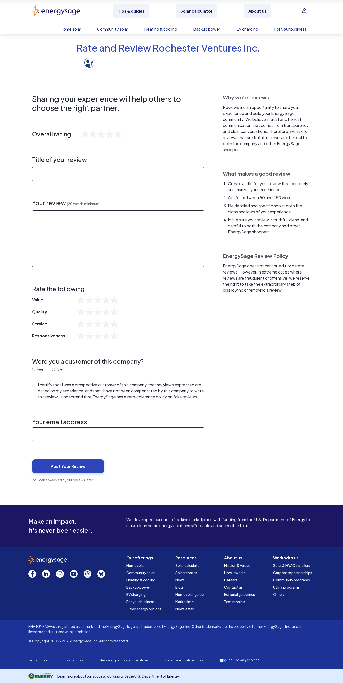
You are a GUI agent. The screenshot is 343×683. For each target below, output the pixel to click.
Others (279, 594)
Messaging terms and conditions (124, 660)
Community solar (140, 572)
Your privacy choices (244, 660)
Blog (179, 587)
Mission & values (237, 565)
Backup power (138, 587)
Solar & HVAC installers (291, 565)
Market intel (184, 601)
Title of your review (59, 159)
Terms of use (37, 660)
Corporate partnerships (292, 572)
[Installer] (89, 62)
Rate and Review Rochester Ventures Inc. (168, 48)
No (59, 369)
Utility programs (286, 587)
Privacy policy (73, 660)
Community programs (291, 580)
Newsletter (184, 609)
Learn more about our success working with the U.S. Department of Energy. (118, 676)
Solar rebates (186, 572)
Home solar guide (189, 594)
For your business (140, 601)
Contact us (233, 587)
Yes (39, 369)
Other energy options (143, 609)
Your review (66, 203)
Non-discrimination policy (184, 660)
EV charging (136, 594)
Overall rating (51, 134)
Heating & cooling (140, 580)
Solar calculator (188, 565)
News (180, 580)
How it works (235, 572)
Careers (230, 580)
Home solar (135, 565)
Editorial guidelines (239, 594)
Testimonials (234, 601)
